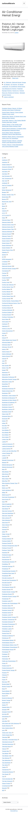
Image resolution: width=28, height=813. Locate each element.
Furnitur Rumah (6, 298)
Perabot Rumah (6, 589)
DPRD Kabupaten (6, 259)
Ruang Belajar (6, 691)
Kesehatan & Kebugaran (8, 398)
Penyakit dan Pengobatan (9, 580)
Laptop (4, 441)
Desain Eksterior (6, 238)
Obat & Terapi (6, 506)
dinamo (4, 254)
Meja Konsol (5, 474)
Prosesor (4, 672)
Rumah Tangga (6, 700)
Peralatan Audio (6, 601)
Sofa (3, 718)
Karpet (4, 370)
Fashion (4, 275)
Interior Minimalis (6, 354)
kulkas (4, 423)
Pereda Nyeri (5, 633)
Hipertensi (5, 326)
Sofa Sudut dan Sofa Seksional (10, 723)
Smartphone (5, 716)
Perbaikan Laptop (7, 628)
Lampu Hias (5, 439)
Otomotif (4, 529)
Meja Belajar (5, 471)
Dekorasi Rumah (6, 234)
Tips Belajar (5, 753)
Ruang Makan (6, 693)
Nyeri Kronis (5, 499)
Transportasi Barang (7, 772)
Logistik (4, 458)
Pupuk (3, 679)
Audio (3, 187)
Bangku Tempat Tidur (8, 194)
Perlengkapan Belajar (8, 640)
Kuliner (4, 421)
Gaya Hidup (5, 319)
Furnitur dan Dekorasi (8, 284)
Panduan (4, 536)
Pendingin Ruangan (7, 566)
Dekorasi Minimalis (7, 231)
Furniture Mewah (6, 307)
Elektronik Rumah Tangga (19, 82)
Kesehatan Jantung (7, 409)
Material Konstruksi (7, 467)
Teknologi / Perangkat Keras (9, 739)
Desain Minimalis (6, 245)
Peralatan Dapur (6, 605)
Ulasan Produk (6, 783)
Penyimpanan (5, 585)
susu (3, 730)
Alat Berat (4, 174)
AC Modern (7, 84)
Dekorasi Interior (6, 222)
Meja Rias (4, 481)
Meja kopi (4, 476)
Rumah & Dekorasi (7, 698)
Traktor (4, 767)
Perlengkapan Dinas (7, 642)
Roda (3, 688)
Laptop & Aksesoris (7, 444)
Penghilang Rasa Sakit (8, 573)
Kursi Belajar (5, 430)
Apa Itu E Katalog (6, 185)
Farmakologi (5, 271)
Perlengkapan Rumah (8, 649)
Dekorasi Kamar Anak (8, 224)
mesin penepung (6, 490)
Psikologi (4, 675)
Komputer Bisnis (6, 416)
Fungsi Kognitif (6, 277)
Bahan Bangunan (6, 190)
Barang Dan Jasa (6, 201)
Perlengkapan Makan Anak (9, 645)
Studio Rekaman (6, 725)
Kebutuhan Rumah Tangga (9, 379)
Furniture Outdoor (7, 312)
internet (4, 358)
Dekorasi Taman (6, 236)
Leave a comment (9, 97)
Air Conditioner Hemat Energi (17, 86)
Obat (3, 501)
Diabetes (4, 252)
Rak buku (4, 682)
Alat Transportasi (6, 178)
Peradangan (5, 598)
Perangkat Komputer (7, 622)
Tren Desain (5, 774)
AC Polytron (14, 84)
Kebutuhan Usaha (7, 381)
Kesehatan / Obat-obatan (9, 395)
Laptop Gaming (6, 448)
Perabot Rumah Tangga (8, 591)
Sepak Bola (5, 702)
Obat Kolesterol (6, 520)
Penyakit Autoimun (7, 578)
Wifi (3, 790)
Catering (4, 210)
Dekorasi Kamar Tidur (8, 229)
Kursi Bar (4, 425)
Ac (4, 82)
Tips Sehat (5, 765)
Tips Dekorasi (5, 758)
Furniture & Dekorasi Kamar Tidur (11, 303)
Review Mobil (5, 684)
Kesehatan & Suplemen (8, 402)
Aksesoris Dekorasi (7, 167)
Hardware (4, 324)
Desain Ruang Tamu (7, 250)
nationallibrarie (8, 3)
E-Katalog (4, 261)
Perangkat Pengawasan (8, 624)
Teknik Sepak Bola (7, 735)
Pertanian (4, 656)
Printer (4, 663)
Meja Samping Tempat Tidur (9, 483)
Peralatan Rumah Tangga (9, 617)
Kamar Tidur (5, 368)
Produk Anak (5, 665)
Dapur (3, 217)
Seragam (4, 709)
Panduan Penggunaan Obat (9, 545)
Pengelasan (5, 568)
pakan (3, 531)
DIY (3, 257)
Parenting (4, 552)
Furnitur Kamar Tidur (7, 287)
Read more (15, 78)
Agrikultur (4, 162)
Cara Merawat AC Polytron (9, 88)
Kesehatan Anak (6, 404)
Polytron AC (15, 90)
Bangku (4, 192)
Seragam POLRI (6, 712)
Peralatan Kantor (6, 612)
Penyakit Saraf (6, 582)
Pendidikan (5, 564)
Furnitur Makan (6, 289)
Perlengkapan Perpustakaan (9, 647)
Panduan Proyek (6, 548)
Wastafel (4, 788)
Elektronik (8, 82)
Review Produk (6, 686)
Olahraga (4, 527)
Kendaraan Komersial (8, 388)
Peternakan (5, 658)
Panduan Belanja (6, 538)
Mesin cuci (5, 488)
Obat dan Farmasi (7, 511)
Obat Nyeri (5, 522)
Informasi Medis (6, 342)
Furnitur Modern (6, 294)
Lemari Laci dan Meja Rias (9, 451)
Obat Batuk (5, 508)
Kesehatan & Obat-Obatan (9, 400)
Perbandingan (6, 631)
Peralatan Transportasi (8, 619)
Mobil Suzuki (5, 495)
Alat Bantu (5, 171)
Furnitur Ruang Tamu (7, 296)
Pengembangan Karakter (9, 571)
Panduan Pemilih (6, 543)
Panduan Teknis (6, 550)
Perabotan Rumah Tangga (9, 596)
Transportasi (5, 769)
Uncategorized (6, 785)
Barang (4, 199)
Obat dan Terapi (6, 515)
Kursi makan (5, 437)
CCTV (3, 213)
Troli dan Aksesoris (7, 781)
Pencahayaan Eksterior (8, 561)
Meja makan (5, 478)
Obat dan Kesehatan (7, 513)
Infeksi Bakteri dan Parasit (9, 340)
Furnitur (4, 280)
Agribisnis (4, 160)
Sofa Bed (4, 721)
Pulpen (4, 677)
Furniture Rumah (6, 314)
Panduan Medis (6, 541)
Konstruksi (5, 418)
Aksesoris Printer (6, 169)
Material (4, 462)
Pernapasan (5, 652)
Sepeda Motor (6, 707)
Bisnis (3, 206)
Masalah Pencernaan (8, 460)
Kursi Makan (5, 434)
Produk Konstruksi (7, 668)
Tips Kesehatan (6, 762)
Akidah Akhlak (6, 164)
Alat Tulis (4, 180)
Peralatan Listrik (6, 615)
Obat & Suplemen (7, 504)
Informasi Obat (6, 344)
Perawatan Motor (6, 626)
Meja (3, 469)
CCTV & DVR (5, 215)
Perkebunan (5, 638)
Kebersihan (5, 374)
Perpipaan (5, 654)
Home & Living (6, 328)
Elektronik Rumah (6, 266)
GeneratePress (14, 810)
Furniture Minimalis (7, 310)
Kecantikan (5, 384)
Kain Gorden (5, 365)
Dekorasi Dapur (6, 220)
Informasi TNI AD (6, 347)
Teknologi (4, 737)
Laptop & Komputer (7, 446)
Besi (3, 204)
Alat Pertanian (6, 176)
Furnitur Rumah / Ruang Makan (10, 301)
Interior (4, 349)
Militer (3, 492)
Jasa (3, 361)
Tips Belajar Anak (7, 755)
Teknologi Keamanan (7, 744)
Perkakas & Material (7, 635)
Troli (3, 776)
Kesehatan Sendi (6, 411)
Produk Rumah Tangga (8, 670)
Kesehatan (5, 393)
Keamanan (5, 372)
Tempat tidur (5, 751)
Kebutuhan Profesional (8, 377)
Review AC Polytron (13, 93)
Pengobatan (5, 575)
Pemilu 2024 (5, 557)
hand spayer (5, 321)
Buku (3, 208)
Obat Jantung (6, 518)
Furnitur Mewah (6, 291)
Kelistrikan (5, 386)
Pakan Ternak (6, 534)
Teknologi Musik (6, 746)
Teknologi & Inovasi (7, 742)
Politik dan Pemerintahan (9, 661)
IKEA (3, 335)
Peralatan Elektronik (7, 608)
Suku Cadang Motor (7, 728)
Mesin (3, 485)
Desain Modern (6, 247)
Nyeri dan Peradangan (8, 497)
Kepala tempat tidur (7, 391)
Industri (4, 337)
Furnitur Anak (5, 282)
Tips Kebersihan (6, 760)
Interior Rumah (6, 356)
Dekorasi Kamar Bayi (7, 227)
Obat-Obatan (5, 525)
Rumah (4, 695)
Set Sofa (4, 714)
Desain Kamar (6, 243)
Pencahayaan (5, 559)
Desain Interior (6, 241)
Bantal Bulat (5, 197)
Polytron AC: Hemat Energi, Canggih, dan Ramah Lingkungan (13, 26)
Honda (4, 333)
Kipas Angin (5, 414)
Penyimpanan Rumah (8, 587)
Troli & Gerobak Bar (7, 779)
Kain (3, 363)
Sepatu (4, 705)
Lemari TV (5, 455)
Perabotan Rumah (7, 594)
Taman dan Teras (7, 732)
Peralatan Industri (7, 610)
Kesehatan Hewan (7, 407)
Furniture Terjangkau (7, 317)
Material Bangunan (7, 464)
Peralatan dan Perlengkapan (10, 603)
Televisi (4, 749)
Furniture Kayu (6, 305)
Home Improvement (7, 331)
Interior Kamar (6, 351)
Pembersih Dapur (6, 555)
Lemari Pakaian (6, 453)
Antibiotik (4, 183)
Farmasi (4, 273)
